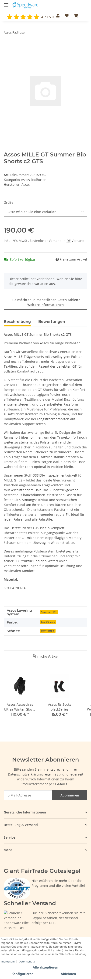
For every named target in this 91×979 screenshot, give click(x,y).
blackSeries (48, 622)
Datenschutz (27, 961)
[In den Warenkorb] (7, 46)
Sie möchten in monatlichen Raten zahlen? (46, 302)
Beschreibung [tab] (17, 321)
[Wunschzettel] (66, 15)
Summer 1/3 (48, 612)
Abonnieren (69, 795)
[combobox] (45, 212)
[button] (58, 15)
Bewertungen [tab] (51, 321)
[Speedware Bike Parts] (25, 5)
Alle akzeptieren (45, 967)
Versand (78, 240)
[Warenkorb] (75, 15)
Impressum (8, 961)
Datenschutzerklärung (25, 774)
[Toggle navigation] (6, 3)
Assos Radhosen (33, 179)
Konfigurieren (23, 974)
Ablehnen (68, 974)
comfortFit (47, 630)
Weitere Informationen (45, 304)
